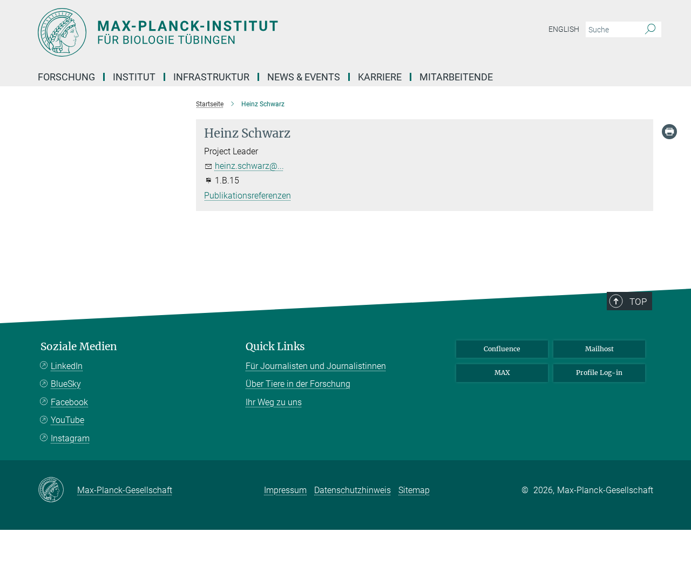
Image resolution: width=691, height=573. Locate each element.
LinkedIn (67, 366)
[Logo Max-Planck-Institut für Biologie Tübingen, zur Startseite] (240, 32)
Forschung (66, 77)
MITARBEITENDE (456, 77)
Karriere (380, 77)
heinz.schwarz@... (249, 166)
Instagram (70, 438)
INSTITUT (134, 77)
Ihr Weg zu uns (274, 402)
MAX (502, 373)
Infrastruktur (211, 77)
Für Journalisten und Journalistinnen (316, 366)
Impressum (285, 490)
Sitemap (414, 490)
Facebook (69, 402)
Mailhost (599, 349)
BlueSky (66, 384)
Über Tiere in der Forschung (298, 384)
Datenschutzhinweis (352, 490)
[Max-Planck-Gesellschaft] (57, 490)
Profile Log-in (599, 373)
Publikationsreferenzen (247, 195)
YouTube (67, 420)
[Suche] (650, 29)
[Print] (669, 132)
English (563, 29)
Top (638, 301)
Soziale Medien (78, 346)
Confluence (502, 349)
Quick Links (275, 346)
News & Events (303, 77)
